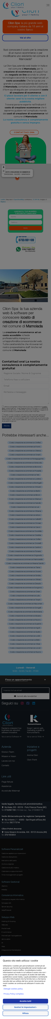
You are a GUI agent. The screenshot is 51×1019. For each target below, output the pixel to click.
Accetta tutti (25, 1001)
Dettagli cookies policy (13, 989)
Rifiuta (25, 1013)
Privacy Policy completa (14, 994)
